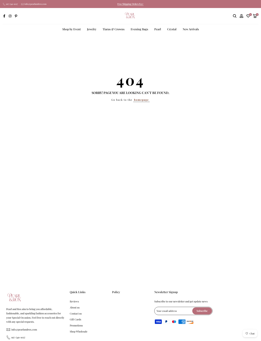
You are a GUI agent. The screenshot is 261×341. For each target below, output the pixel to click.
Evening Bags (139, 29)
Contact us (76, 313)
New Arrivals (191, 29)
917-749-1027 (12, 3)
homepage (141, 99)
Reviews (74, 301)
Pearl (157, 29)
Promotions (76, 325)
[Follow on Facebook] (4, 16)
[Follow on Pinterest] (16, 16)
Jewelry (91, 29)
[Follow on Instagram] (10, 16)
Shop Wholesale (78, 331)
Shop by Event (71, 29)
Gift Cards (75, 319)
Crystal (171, 29)
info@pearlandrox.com (35, 3)
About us (75, 307)
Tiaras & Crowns (113, 29)
